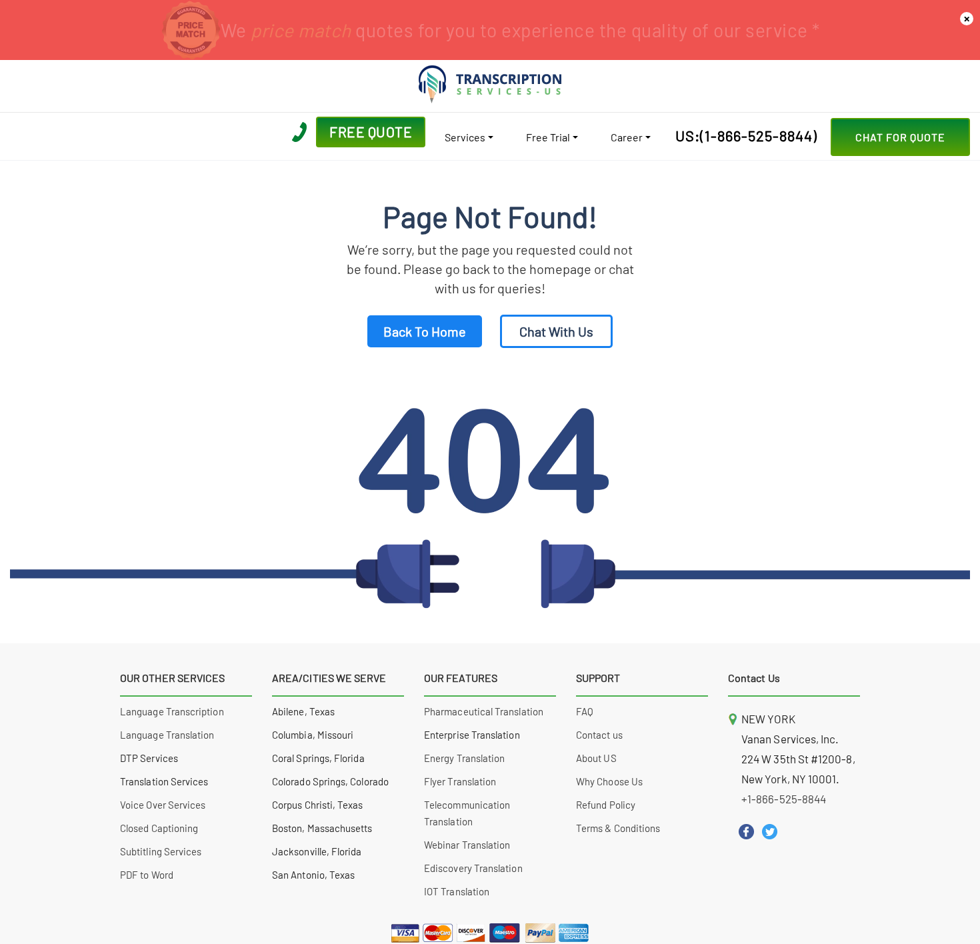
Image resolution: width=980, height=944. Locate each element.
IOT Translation (456, 891)
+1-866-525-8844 (783, 798)
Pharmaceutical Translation (483, 711)
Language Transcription (172, 711)
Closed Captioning (159, 828)
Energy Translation (464, 758)
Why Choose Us (609, 781)
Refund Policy (605, 805)
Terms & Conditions (618, 828)
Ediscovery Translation (473, 868)
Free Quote (370, 131)
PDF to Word (146, 875)
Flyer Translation (460, 781)
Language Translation (167, 735)
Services (465, 137)
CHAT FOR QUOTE (900, 137)
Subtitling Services (160, 851)
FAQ (584, 711)
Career (627, 137)
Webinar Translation (467, 845)
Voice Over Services (162, 805)
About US (596, 758)
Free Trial (548, 137)
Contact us (599, 735)
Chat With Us (556, 331)
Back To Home (424, 331)
